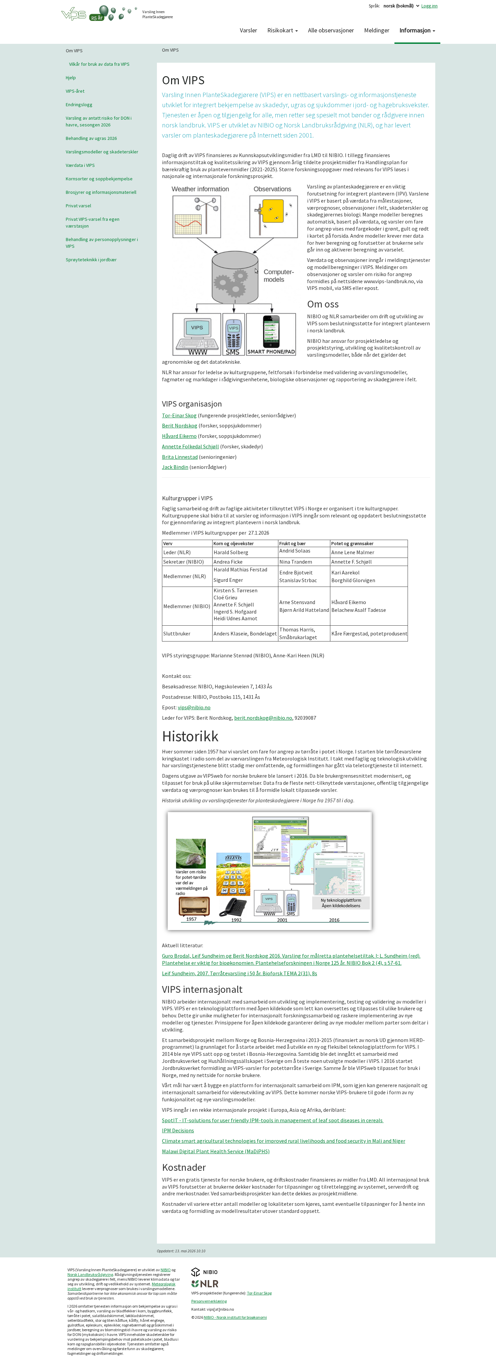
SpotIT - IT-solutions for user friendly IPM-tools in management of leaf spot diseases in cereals (273, 1120)
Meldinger (376, 30)
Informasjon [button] (415, 30)
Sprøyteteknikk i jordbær (91, 260)
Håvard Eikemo (179, 436)
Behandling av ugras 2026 (91, 138)
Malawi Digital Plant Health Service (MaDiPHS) (216, 1151)
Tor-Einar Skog (179, 415)
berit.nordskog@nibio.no (263, 717)
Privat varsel (78, 206)
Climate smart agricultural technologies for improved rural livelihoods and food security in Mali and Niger (283, 1140)
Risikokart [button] (281, 30)
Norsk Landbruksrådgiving (90, 1274)
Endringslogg (79, 104)
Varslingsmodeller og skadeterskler (102, 152)
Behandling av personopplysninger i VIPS (102, 242)
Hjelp (71, 77)
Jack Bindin (175, 467)
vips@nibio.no (194, 707)
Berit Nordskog (179, 425)
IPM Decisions (178, 1130)
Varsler (248, 30)
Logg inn (429, 6)
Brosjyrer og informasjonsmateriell (101, 192)
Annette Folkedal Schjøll (190, 446)
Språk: (374, 6)
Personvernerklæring (209, 1301)
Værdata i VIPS (80, 165)
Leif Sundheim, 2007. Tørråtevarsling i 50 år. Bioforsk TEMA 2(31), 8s (239, 973)
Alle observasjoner (331, 30)
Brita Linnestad (180, 456)
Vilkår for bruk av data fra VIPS (99, 64)
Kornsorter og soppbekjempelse (99, 179)
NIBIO (166, 1269)
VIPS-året (75, 91)
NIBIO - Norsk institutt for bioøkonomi (235, 1317)
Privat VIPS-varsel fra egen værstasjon (92, 222)
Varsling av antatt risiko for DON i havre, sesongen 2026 (99, 121)
